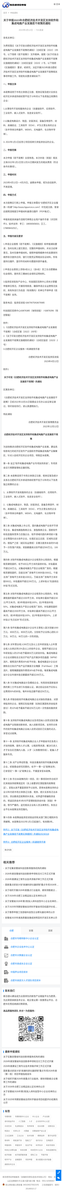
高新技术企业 (10, 1164)
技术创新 (30, 1136)
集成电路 (8, 850)
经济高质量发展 (21, 1155)
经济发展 (8, 1155)
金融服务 (18, 1160)
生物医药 (49, 1141)
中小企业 (35, 1117)
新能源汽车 (17, 1141)
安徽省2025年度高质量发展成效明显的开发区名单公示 (31, 917)
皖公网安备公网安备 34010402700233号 (22, 1185)
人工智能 (21, 1121)
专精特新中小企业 (22, 1117)
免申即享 (30, 1126)
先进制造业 (19, 1126)
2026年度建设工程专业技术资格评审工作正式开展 (29, 879)
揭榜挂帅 (40, 1136)
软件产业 (8, 1160)
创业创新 (40, 1126)
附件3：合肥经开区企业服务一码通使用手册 (24, 842)
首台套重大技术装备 (43, 1160)
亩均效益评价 (10, 1121)
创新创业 (51, 1126)
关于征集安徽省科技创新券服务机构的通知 (25, 868)
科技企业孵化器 (11, 1150)
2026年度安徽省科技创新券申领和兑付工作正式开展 (30, 873)
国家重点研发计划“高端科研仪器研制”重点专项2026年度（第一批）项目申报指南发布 (32, 886)
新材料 (7, 1141)
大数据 (26, 1131)
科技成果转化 (51, 1150)
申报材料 (8, 1145)
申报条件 (18, 1145)
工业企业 (20, 1136)
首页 (5, 13)
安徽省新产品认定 (39, 1131)
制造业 (7, 1131)
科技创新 (23, 1150)
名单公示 (16, 1131)
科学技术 (39, 1145)
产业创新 (46, 1117)
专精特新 (8, 1117)
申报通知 (14, 13)
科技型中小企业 (37, 1150)
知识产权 (28, 1145)
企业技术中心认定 (43, 1121)
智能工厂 (28, 1141)
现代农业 (39, 1141)
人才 (30, 1121)
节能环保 (44, 1155)
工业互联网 (9, 1136)
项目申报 (28, 1160)
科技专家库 (50, 1145)
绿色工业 (34, 1155)
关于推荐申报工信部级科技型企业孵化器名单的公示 (30, 912)
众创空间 (8, 1126)
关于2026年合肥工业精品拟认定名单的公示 (25, 895)
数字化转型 (52, 1136)
